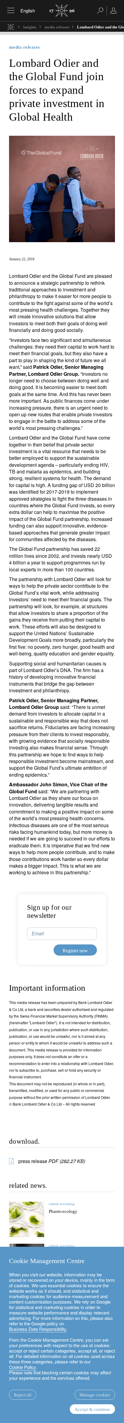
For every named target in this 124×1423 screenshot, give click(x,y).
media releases (57, 27)
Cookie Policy (22, 1367)
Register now (75, 950)
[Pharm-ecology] (26, 1219)
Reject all (22, 1394)
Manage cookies (94, 1394)
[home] (11, 27)
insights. (30, 27)
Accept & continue (92, 1409)
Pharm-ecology (63, 1211)
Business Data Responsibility (38, 1329)
